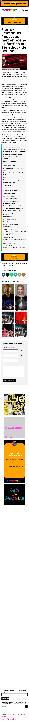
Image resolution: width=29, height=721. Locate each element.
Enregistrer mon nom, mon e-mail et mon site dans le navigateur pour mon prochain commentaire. (13, 366)
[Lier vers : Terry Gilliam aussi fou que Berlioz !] (7, 290)
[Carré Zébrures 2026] (14, 415)
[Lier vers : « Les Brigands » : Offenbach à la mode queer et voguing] (7, 330)
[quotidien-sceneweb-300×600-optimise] (14, 482)
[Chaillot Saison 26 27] (14, 438)
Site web (22, 360)
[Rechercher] (22, 10)
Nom (21, 350)
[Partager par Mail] (20, 275)
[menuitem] (22, 10)
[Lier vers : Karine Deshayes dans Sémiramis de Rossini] (20, 290)
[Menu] (26, 10)
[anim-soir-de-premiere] (14, 505)
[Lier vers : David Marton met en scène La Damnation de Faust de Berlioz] (20, 330)
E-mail (21, 355)
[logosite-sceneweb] (11, 10)
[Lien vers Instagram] (24, 275)
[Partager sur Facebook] (3, 275)
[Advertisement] (14, 521)
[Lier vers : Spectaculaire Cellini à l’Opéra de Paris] (7, 303)
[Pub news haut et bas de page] (14, 24)
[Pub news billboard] (14, 6)
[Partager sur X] (8, 275)
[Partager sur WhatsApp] (12, 275)
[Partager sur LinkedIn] (16, 275)
